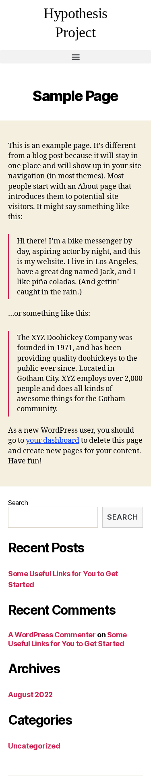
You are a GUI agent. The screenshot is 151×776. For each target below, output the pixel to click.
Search (18, 503)
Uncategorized (34, 746)
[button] (75, 56)
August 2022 (30, 694)
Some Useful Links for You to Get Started (67, 639)
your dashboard (52, 440)
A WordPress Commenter (52, 634)
